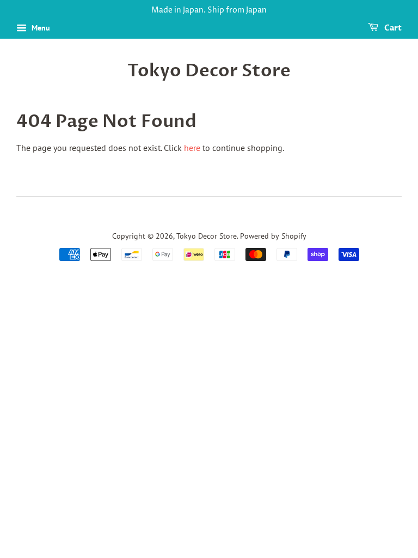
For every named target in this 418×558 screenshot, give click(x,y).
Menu (39, 28)
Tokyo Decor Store (209, 70)
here (192, 147)
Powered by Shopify (273, 236)
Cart (392, 28)
